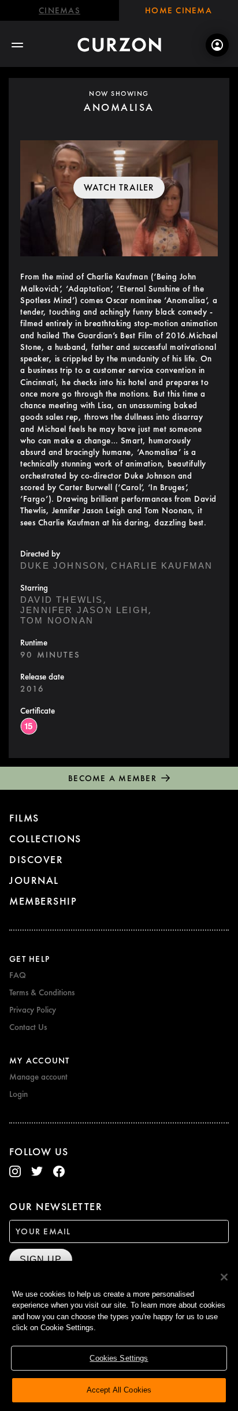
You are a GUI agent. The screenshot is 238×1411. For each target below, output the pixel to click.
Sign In (217, 45)
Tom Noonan (57, 620)
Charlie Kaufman (162, 565)
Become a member (112, 778)
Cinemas (59, 10)
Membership (43, 901)
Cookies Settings (119, 1358)
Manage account (38, 1076)
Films (24, 817)
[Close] (224, 1277)
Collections (45, 838)
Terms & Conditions (42, 992)
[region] (119, 1336)
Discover (36, 859)
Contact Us (28, 1027)
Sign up (41, 1259)
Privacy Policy (32, 1010)
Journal (34, 880)
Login (18, 1094)
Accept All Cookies (119, 1390)
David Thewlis (61, 599)
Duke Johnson (62, 565)
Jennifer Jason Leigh (84, 610)
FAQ (17, 975)
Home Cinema (178, 10)
